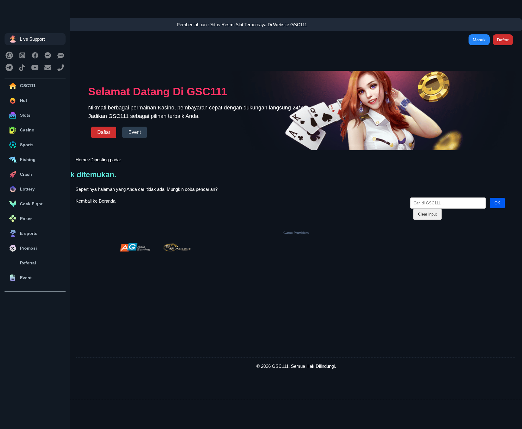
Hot (23, 100)
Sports (27, 144)
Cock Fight (31, 203)
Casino (27, 130)
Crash (26, 174)
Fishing (28, 159)
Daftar (503, 39)
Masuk (479, 39)
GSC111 (28, 85)
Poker (26, 218)
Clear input (427, 214)
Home (82, 159)
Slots (25, 115)
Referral (28, 262)
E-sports (28, 233)
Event (26, 277)
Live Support (32, 39)
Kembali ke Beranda (95, 200)
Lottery (27, 189)
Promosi (28, 248)
